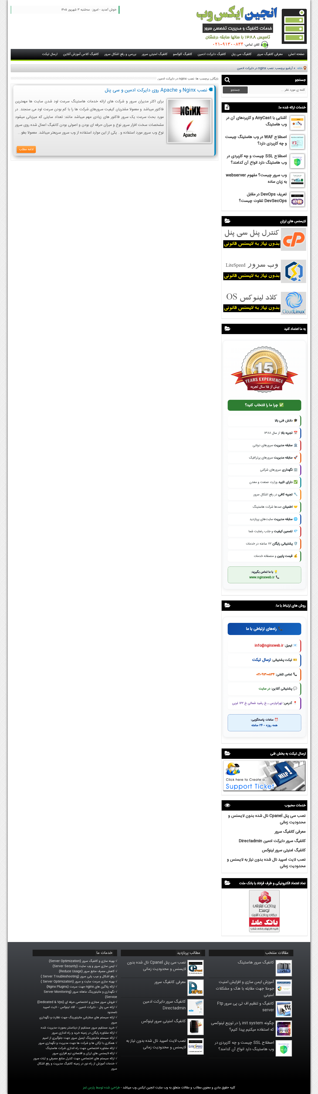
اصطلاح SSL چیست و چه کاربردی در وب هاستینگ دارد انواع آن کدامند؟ (257, 159)
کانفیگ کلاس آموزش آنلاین (81, 54)
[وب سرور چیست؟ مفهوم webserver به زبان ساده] (297, 186)
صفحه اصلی (296, 54)
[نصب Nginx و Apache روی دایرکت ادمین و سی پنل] (189, 142)
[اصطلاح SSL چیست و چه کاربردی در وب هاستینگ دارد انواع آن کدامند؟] (297, 167)
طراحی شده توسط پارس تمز (101, 1088)
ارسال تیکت (50, 54)
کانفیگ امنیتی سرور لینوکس (283, 850)
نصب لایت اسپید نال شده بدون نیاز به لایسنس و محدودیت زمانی (156, 1044)
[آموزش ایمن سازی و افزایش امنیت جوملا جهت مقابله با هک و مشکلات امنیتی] (284, 995)
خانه (299, 68)
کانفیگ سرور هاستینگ (256, 962)
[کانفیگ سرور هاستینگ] (284, 975)
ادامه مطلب (26, 149)
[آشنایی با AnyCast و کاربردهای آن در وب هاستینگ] (297, 129)
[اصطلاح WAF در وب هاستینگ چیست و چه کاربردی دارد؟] (297, 148)
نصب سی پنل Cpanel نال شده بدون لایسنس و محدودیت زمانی (156, 965)
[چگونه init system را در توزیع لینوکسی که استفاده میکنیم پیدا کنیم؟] (284, 1036)
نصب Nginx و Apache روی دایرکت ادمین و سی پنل (156, 90)
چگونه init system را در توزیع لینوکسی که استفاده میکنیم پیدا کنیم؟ (242, 1026)
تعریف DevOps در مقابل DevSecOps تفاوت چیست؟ (263, 197)
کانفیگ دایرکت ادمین (212, 54)
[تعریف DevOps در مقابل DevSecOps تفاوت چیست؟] (297, 206)
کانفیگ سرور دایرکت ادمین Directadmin (272, 841)
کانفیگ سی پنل (241, 54)
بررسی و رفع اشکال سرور (120, 54)
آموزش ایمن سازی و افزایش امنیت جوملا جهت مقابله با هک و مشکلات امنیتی (245, 988)
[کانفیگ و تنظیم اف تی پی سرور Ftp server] (284, 1016)
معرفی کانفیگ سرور (270, 54)
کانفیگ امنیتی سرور (154, 54)
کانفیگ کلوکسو (182, 54)
